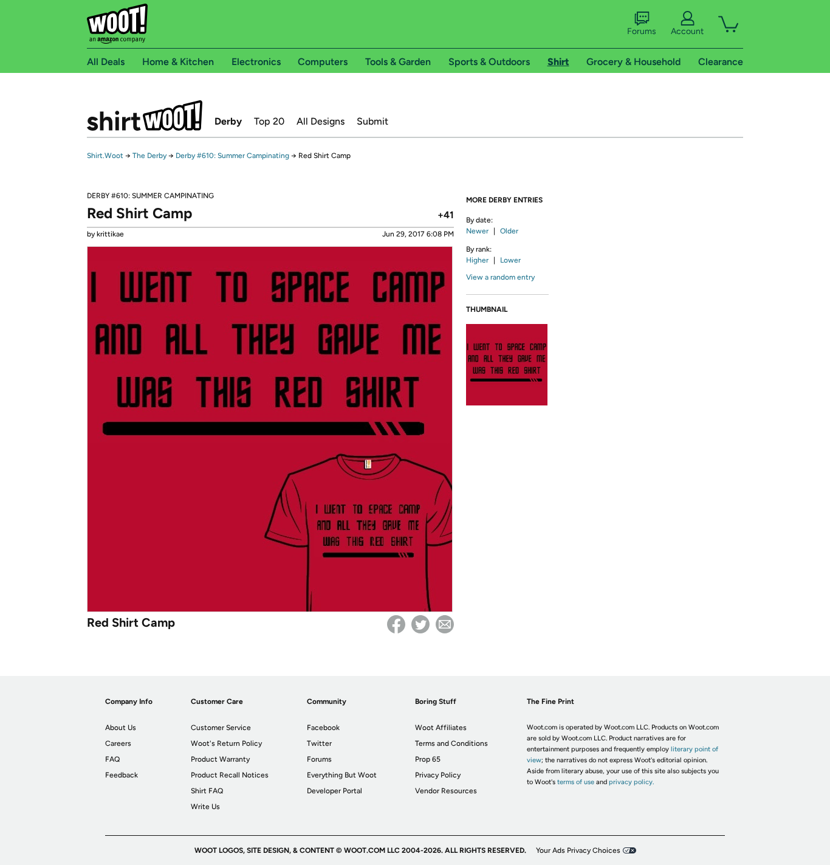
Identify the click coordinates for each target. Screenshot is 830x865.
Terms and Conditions (451, 743)
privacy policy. (631, 782)
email (445, 624)
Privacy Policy (438, 775)
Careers (118, 743)
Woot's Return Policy (226, 743)
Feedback (121, 775)
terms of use (575, 782)
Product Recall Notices (230, 775)
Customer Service (221, 727)
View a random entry (500, 277)
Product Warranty (220, 759)
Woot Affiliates (441, 727)
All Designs (321, 121)
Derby (228, 121)
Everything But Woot (342, 775)
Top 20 (269, 121)
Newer (477, 231)
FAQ (112, 759)
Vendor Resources (446, 791)
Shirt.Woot (144, 115)
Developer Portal (334, 791)
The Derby (149, 155)
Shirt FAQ (207, 791)
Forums (641, 31)
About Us (120, 727)
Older (509, 231)
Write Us (205, 806)
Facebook (396, 624)
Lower (510, 260)
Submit (372, 121)
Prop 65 (428, 759)
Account (687, 31)
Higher (477, 260)
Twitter (420, 624)
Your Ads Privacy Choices (578, 850)
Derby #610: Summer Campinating (232, 155)
